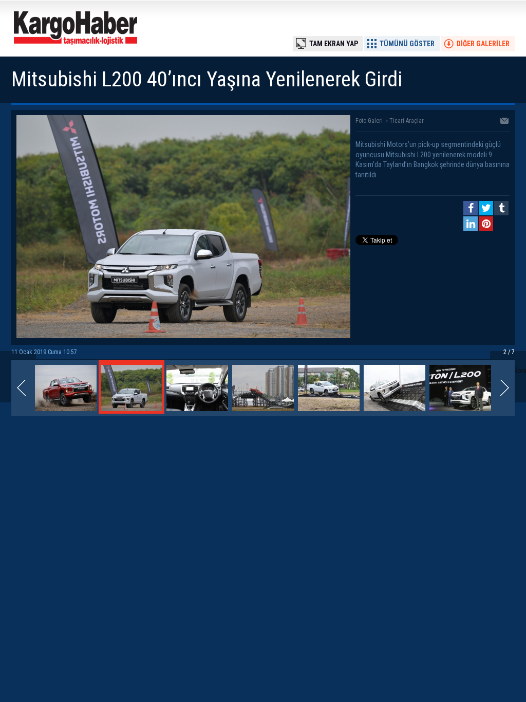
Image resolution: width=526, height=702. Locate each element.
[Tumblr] (501, 208)
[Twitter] (486, 208)
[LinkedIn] (470, 223)
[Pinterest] (486, 223)
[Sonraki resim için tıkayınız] (183, 335)
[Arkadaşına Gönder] (505, 121)
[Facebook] (470, 208)
